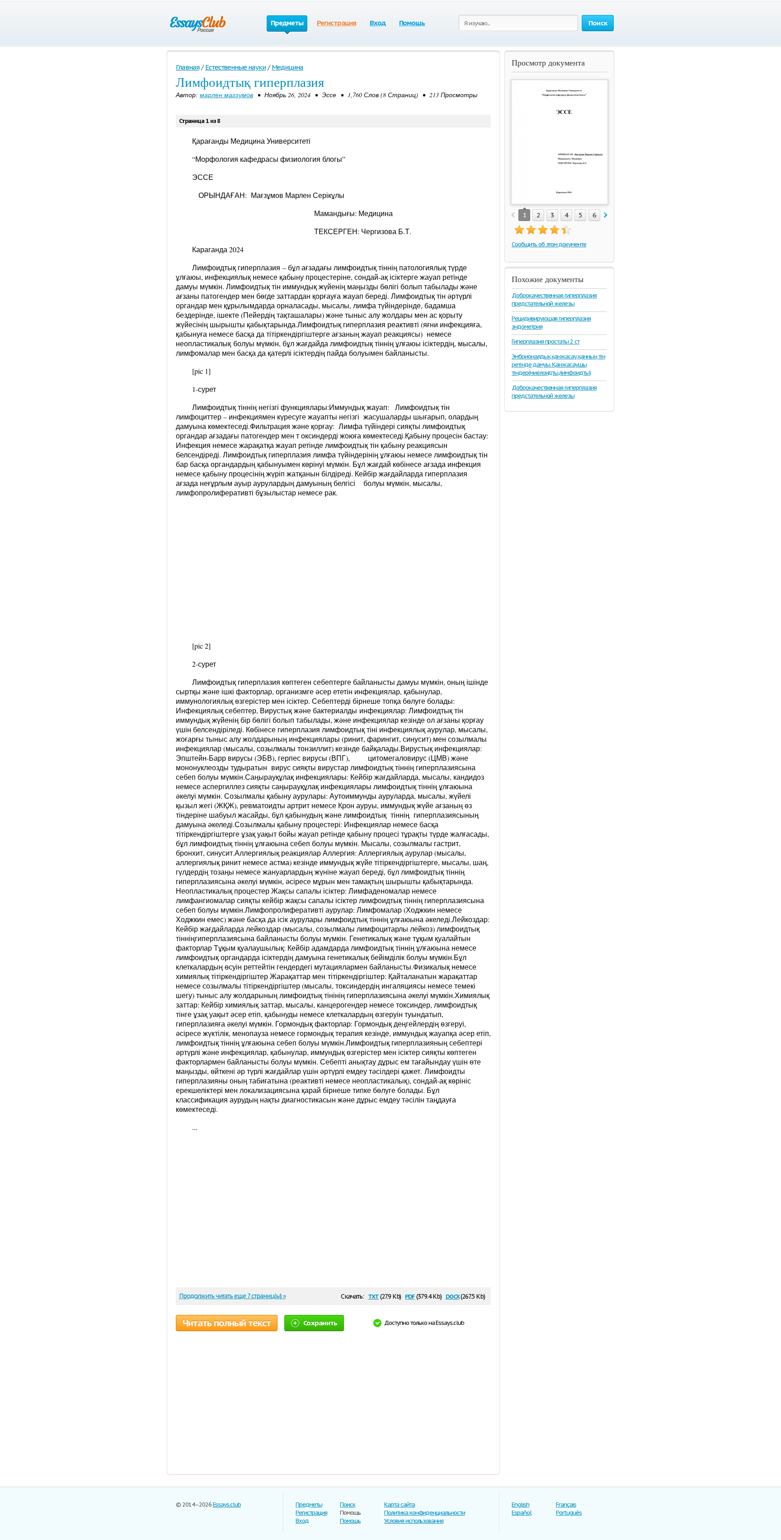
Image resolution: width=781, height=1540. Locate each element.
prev (513, 215)
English (520, 1504)
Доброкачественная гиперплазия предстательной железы (554, 299)
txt (373, 1295)
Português (569, 1512)
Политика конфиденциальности (424, 1512)
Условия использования (413, 1521)
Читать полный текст (227, 1323)
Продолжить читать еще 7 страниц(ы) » (232, 1296)
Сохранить (320, 1323)
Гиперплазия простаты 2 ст (545, 341)
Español (522, 1512)
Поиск (347, 1504)
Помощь (412, 23)
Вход (378, 23)
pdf (410, 1295)
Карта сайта (399, 1504)
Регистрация (336, 23)
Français (566, 1504)
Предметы (309, 1504)
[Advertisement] (333, 569)
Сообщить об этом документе (549, 244)
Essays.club (227, 1504)
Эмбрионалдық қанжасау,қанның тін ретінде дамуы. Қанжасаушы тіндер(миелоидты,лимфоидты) (558, 365)
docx (453, 1295)
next (606, 215)
